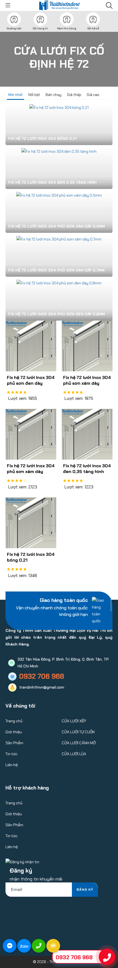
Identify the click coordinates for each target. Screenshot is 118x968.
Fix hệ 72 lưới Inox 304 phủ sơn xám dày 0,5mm (31, 471)
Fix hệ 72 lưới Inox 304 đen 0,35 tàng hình (87, 468)
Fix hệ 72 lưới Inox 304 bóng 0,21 (31, 557)
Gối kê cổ (93, 28)
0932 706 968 (74, 957)
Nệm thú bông (66, 28)
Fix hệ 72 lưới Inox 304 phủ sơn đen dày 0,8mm (31, 383)
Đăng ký (85, 889)
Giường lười (14, 28)
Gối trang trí (40, 28)
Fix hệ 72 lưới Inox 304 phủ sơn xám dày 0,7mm (87, 383)
